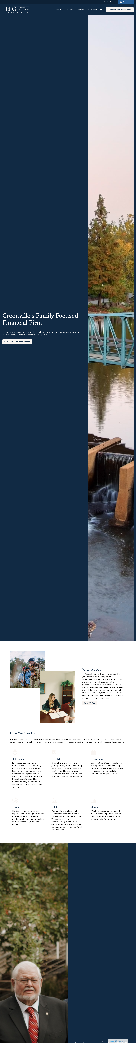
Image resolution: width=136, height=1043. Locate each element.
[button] (58, 10)
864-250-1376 (108, 2)
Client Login (127, 2)
